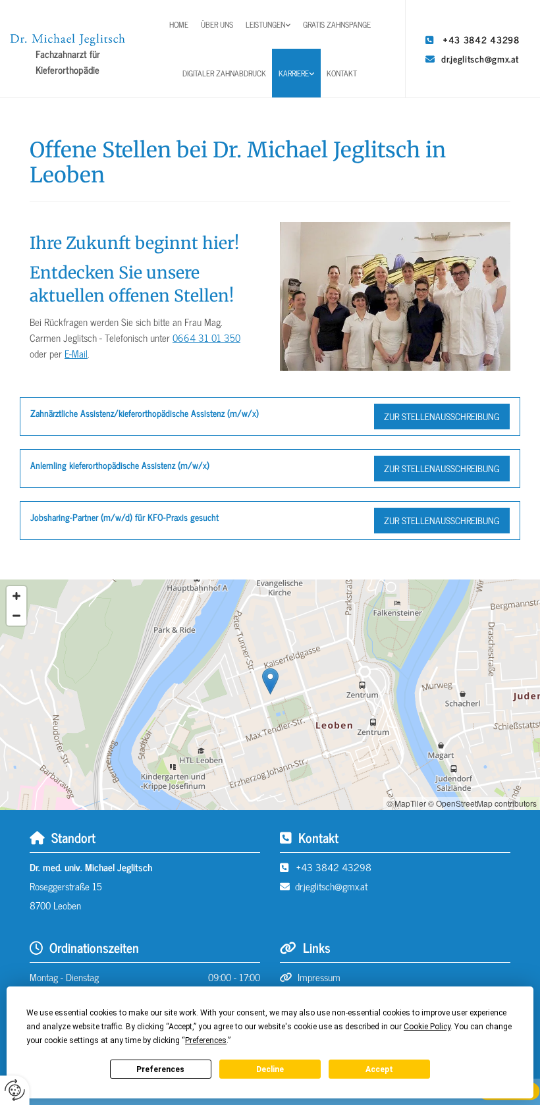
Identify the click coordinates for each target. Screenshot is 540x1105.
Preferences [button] (206, 1040)
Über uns (217, 24)
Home (178, 24)
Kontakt (342, 73)
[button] (442, 416)
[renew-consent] (15, 1090)
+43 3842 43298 (481, 39)
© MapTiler (406, 803)
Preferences (160, 1069)
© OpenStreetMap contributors (482, 803)
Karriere (294, 73)
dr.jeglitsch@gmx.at (479, 58)
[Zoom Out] (16, 616)
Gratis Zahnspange (337, 24)
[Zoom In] (16, 596)
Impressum (319, 977)
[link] (268, 24)
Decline (270, 1069)
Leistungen (265, 24)
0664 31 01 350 (206, 337)
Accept (379, 1069)
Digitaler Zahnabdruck (224, 73)
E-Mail (76, 353)
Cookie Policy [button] (427, 1026)
